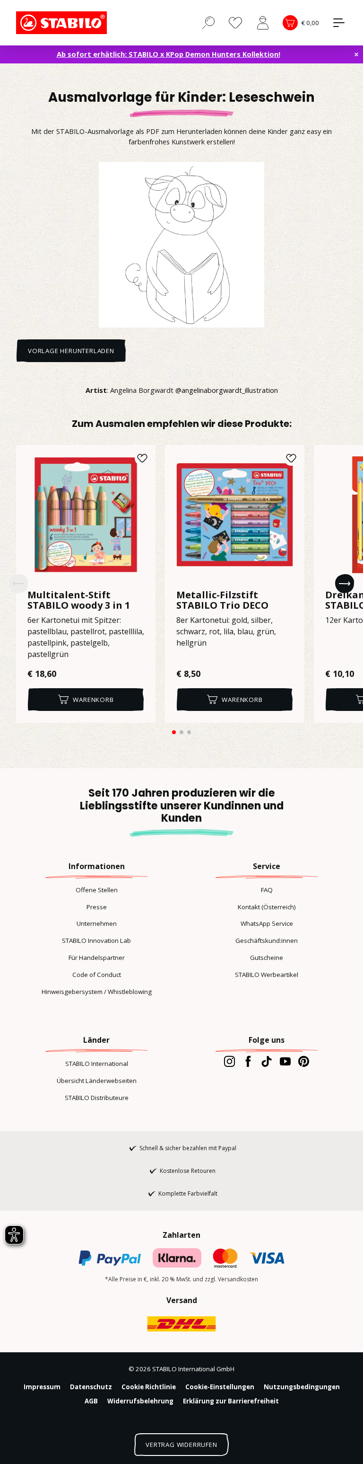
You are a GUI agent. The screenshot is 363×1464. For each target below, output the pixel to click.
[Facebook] (247, 1061)
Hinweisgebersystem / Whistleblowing (97, 991)
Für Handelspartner (97, 957)
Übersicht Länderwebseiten (97, 1080)
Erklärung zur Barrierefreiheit (231, 1401)
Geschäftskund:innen (266, 940)
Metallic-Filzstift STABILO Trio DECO (222, 600)
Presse (96, 907)
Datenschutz (91, 1387)
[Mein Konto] (263, 23)
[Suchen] (208, 22)
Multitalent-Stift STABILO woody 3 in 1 (78, 600)
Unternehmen (97, 923)
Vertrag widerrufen (181, 1444)
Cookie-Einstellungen (219, 1387)
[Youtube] (285, 1061)
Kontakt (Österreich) (267, 907)
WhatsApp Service (267, 923)
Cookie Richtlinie (148, 1387)
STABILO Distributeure (97, 1097)
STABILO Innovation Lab (96, 940)
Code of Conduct (96, 974)
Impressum (42, 1387)
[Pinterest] (303, 1061)
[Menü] (339, 23)
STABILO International (96, 1063)
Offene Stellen (97, 890)
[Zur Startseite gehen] (63, 22)
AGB (91, 1401)
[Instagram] (229, 1061)
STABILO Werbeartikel (266, 974)
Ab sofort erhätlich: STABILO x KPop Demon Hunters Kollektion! (168, 54)
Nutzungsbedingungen (302, 1387)
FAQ (267, 890)
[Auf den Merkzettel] (142, 458)
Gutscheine (266, 957)
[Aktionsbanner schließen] (356, 54)
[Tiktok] (266, 1061)
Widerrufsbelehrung (140, 1401)
